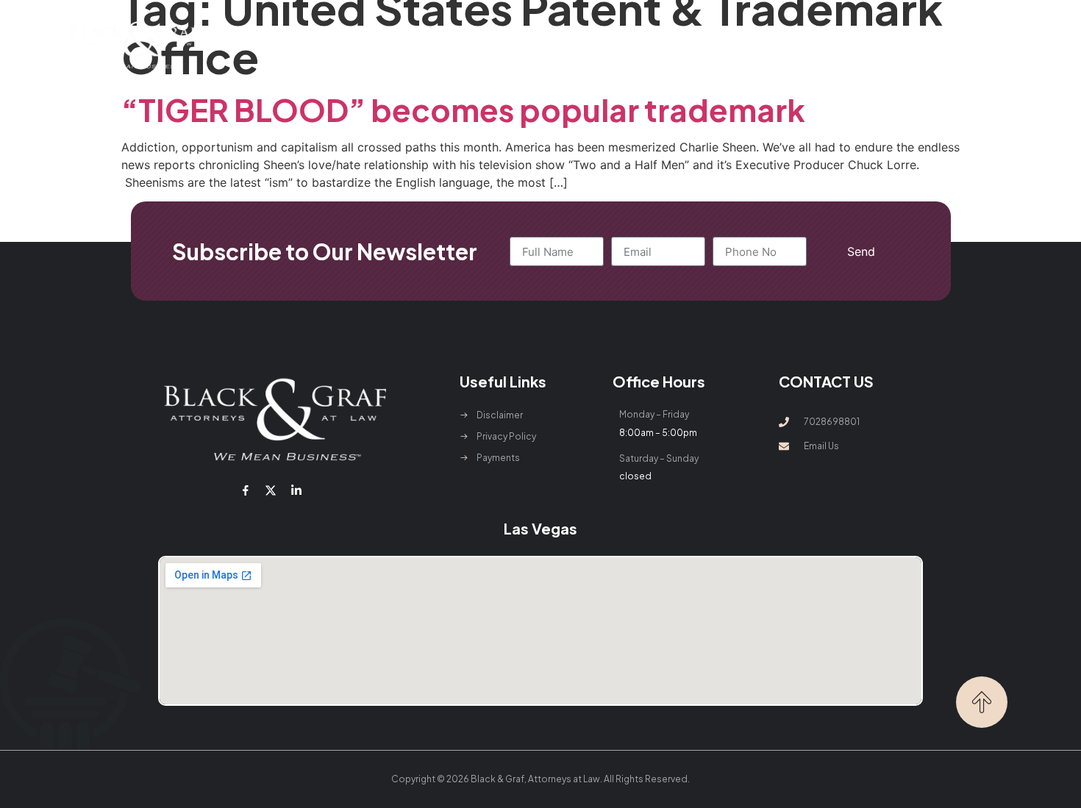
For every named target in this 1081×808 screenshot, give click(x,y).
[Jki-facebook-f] (246, 490)
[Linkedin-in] (296, 490)
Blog (730, 44)
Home (310, 44)
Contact (789, 44)
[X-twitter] (271, 490)
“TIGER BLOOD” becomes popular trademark (463, 109)
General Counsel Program (626, 44)
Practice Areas (475, 44)
